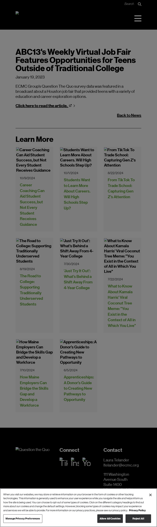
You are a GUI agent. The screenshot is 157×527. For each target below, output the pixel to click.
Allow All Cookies (110, 518)
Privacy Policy (137, 510)
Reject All (138, 518)
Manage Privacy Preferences (23, 518)
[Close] (150, 494)
